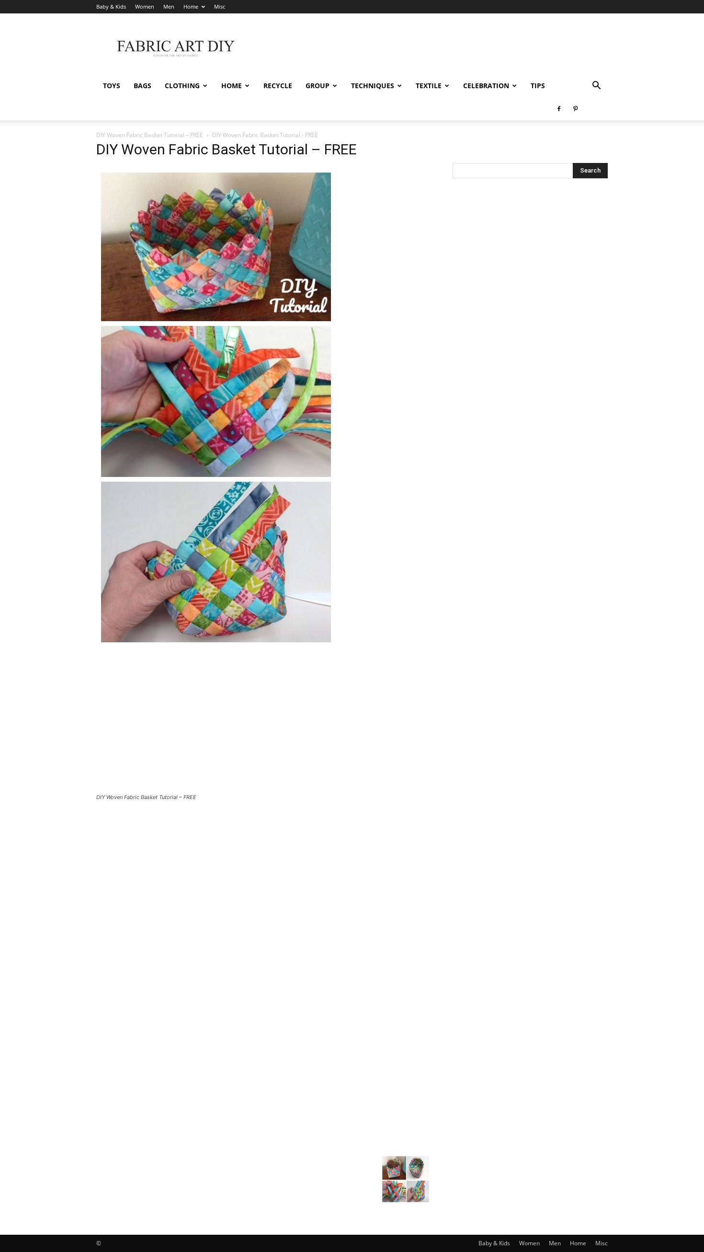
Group (317, 85)
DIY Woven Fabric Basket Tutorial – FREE (149, 135)
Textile (429, 85)
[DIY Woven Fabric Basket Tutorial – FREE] (216, 644)
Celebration (486, 85)
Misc (219, 6)
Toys (111, 85)
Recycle (277, 85)
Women (144, 6)
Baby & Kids (111, 6)
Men (168, 6)
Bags (142, 85)
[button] (596, 86)
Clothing (182, 85)
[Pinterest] (575, 108)
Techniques (372, 85)
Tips (538, 85)
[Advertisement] (433, 48)
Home (190, 6)
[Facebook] (559, 108)
